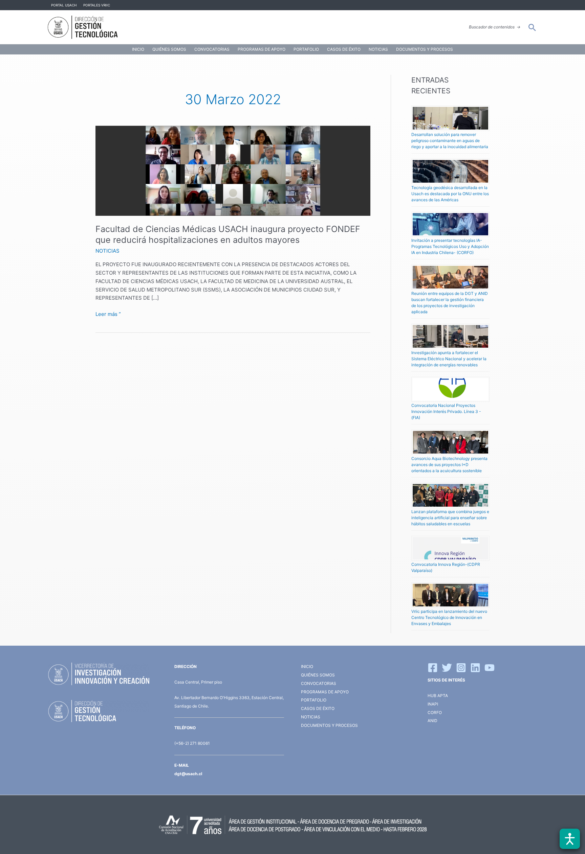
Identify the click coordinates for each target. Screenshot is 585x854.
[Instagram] (461, 668)
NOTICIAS (378, 49)
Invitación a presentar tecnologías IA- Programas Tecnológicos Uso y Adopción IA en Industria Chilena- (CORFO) (450, 246)
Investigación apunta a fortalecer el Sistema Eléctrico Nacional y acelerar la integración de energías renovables (448, 358)
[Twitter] (447, 668)
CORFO (435, 712)
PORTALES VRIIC (96, 5)
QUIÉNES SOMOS (169, 49)
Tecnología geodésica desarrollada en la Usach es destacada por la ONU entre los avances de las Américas (450, 193)
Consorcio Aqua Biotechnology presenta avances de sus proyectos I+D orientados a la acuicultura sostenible (449, 464)
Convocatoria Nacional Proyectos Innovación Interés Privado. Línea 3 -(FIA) (446, 411)
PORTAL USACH (64, 5)
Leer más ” (108, 313)
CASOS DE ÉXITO (344, 49)
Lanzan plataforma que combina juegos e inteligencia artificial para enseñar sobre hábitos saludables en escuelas (450, 517)
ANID (432, 720)
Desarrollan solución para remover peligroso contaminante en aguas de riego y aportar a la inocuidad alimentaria (449, 140)
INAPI (433, 704)
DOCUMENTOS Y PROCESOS (424, 49)
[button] (532, 27)
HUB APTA (438, 695)
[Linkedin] (475, 668)
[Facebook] (433, 668)
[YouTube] (489, 668)
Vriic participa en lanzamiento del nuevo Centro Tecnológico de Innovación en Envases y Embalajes (449, 617)
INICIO (138, 49)
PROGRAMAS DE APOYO (261, 49)
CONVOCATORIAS (212, 49)
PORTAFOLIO (306, 49)
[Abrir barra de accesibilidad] (570, 839)
